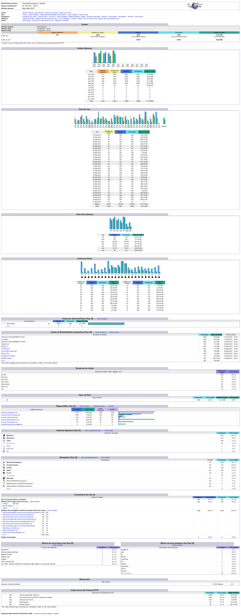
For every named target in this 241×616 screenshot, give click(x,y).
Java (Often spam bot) (9, 351)
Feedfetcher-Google (8, 356)
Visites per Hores (65, 12)
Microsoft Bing (7, 506)
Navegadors (122, 16)
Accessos (52, 16)
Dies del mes (39, 12)
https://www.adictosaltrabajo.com (14, 532)
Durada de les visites (30, 16)
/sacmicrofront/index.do (9, 412)
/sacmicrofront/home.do (9, 422)
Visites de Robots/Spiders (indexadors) (53, 14)
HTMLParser (5, 349)
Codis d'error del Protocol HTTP (42, 20)
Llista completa (34, 14)
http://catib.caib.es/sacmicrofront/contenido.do (18, 517)
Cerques (74, 18)
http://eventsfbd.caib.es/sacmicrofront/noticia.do (19, 526)
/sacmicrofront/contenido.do (10, 415)
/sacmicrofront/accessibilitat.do (11, 424)
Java (8, 446)
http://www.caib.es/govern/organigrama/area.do (19, 521)
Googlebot (4, 339)
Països (25, 14)
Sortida (83, 16)
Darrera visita (83, 14)
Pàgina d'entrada (73, 16)
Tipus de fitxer (43, 16)
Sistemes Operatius (93, 16)
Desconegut (113, 16)
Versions (104, 16)
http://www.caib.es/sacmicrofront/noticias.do (17, 523)
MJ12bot (4, 346)
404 (10, 597)
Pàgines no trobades (62, 20)
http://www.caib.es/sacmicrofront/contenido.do (18, 514)
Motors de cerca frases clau (87, 18)
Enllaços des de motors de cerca (46, 18)
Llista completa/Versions (93, 430)
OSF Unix (10, 448)
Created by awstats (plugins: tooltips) (46, 613)
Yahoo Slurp (5, 353)
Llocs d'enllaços (64, 18)
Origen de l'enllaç (28, 18)
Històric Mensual (28, 12)
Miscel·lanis (27, 20)
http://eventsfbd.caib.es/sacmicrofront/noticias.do (19, 519)
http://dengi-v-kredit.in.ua (11, 528)
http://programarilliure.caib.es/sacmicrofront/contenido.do (22, 512)
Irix (8, 451)
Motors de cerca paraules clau (108, 18)
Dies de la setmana (51, 12)
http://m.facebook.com (10, 530)
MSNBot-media (6, 358)
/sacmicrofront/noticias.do (10, 419)
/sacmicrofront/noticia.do (9, 417)
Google (5, 503)
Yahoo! (5, 508)
